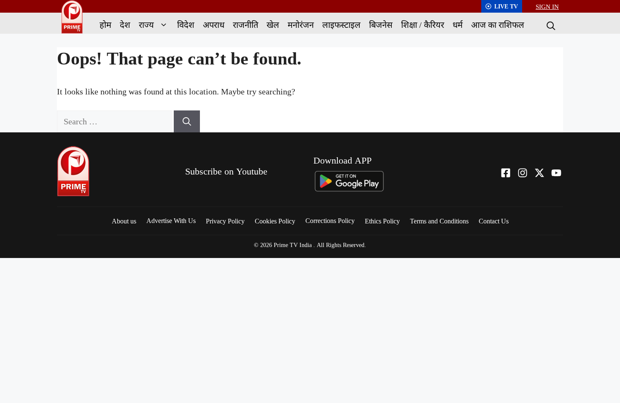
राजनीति (245, 24)
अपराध (213, 24)
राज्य (146, 24)
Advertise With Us (171, 220)
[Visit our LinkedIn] (556, 173)
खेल (273, 24)
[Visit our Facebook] (505, 173)
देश (125, 24)
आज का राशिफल (497, 24)
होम (105, 24)
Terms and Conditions (439, 221)
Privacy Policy (225, 221)
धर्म (458, 24)
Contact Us (494, 221)
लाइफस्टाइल (341, 24)
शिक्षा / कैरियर (422, 24)
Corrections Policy (330, 220)
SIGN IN (547, 6)
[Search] (550, 25)
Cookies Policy (275, 221)
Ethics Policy (382, 221)
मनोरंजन (301, 24)
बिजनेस (381, 24)
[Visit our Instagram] (522, 173)
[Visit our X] (539, 173)
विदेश (185, 24)
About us (124, 221)
